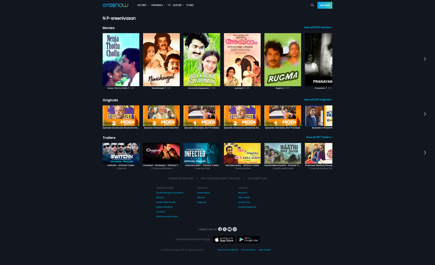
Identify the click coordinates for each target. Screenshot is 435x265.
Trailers (109, 137)
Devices (201, 197)
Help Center (244, 197)
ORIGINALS (157, 5)
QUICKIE (177, 5)
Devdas (160, 197)
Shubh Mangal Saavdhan (170, 192)
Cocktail (160, 211)
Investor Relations (247, 207)
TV (169, 5)
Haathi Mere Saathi (166, 202)
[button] (425, 59)
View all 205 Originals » (318, 99)
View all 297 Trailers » (319, 137)
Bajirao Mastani (164, 207)
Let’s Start (325, 5)
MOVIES (142, 5)
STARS (190, 5)
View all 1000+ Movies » (318, 27)
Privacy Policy (248, 249)
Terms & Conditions (228, 249)
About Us (242, 192)
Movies (109, 27)
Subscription (203, 192)
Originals (110, 100)
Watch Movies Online (167, 216)
